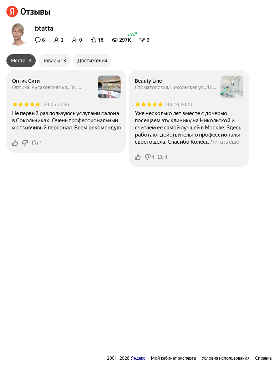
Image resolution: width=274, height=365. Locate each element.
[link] (28, 11)
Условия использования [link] (225, 358)
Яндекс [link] (138, 358)
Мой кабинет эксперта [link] (173, 358)
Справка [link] (263, 358)
